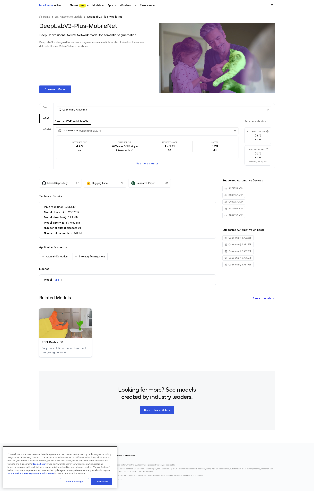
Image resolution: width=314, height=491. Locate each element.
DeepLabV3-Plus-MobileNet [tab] (72, 121)
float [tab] (45, 107)
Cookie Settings (74, 481)
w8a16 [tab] (47, 129)
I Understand (102, 481)
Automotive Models (71, 16)
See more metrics (147, 163)
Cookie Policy (39, 464)
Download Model (55, 89)
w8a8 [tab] (46, 118)
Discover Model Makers (157, 410)
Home (46, 16)
